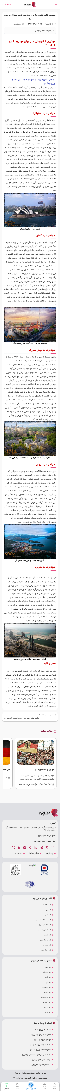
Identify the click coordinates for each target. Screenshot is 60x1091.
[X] (47, 848)
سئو (32, 1073)
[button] (30, 30)
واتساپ (6, 1088)
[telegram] (41, 848)
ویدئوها (49, 853)
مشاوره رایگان (31, 1088)
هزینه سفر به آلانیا (46, 715)
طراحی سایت (40, 1073)
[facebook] (30, 848)
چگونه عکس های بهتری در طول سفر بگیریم (23, 718)
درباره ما (18, 853)
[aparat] (25, 848)
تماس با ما (34, 853)
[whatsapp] (13, 848)
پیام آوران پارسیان (21, 1073)
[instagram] (52, 848)
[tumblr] (19, 848)
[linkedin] (36, 848)
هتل (17, 1088)
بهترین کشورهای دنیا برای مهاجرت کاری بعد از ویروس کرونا (34, 81)
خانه (54, 1088)
